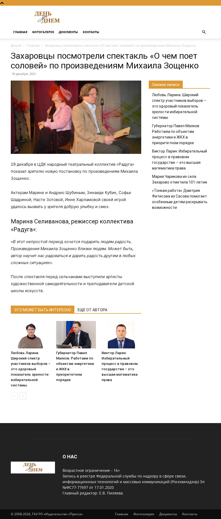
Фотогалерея (43, 32)
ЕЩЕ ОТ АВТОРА (92, 310)
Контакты (91, 32)
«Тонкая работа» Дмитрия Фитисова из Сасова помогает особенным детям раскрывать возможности (180, 199)
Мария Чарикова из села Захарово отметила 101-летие (179, 179)
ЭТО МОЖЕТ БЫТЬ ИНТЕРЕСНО (42, 310)
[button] (203, 32)
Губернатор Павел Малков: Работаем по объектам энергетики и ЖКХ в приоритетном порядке (176, 134)
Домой (16, 45)
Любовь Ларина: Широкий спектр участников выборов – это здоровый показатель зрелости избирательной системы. (30, 369)
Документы (68, 32)
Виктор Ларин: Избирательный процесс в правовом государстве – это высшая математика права (179, 159)
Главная (20, 32)
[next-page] (22, 396)
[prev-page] (14, 396)
